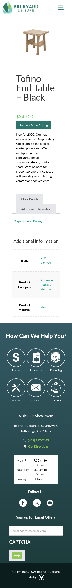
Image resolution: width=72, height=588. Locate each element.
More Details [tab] (29, 199)
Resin (44, 307)
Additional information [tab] (36, 209)
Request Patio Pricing (33, 125)
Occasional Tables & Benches (48, 284)
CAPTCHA (19, 542)
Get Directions (38, 446)
